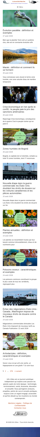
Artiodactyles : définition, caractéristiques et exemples (17, 354)
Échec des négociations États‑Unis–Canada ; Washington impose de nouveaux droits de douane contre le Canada (20, 313)
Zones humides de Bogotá (15, 148)
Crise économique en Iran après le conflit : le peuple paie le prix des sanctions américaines (19, 109)
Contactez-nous (20, 408)
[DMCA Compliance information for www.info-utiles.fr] (20, 415)
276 (11, 371)
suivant (18, 371)
